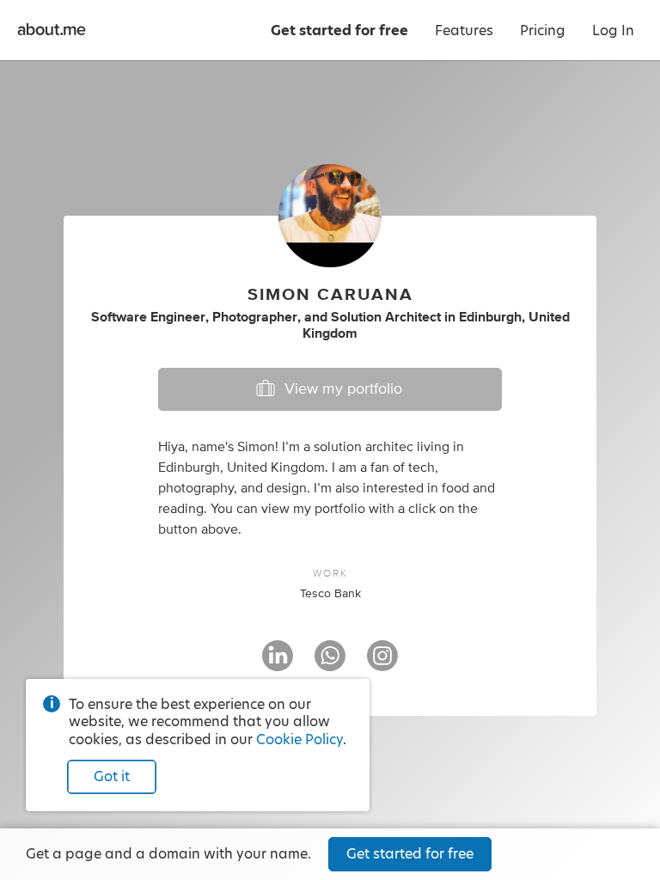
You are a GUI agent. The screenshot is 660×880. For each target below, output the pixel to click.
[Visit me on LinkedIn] (277, 663)
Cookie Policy (299, 739)
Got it (112, 776)
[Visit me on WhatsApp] (330, 663)
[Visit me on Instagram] (382, 663)
